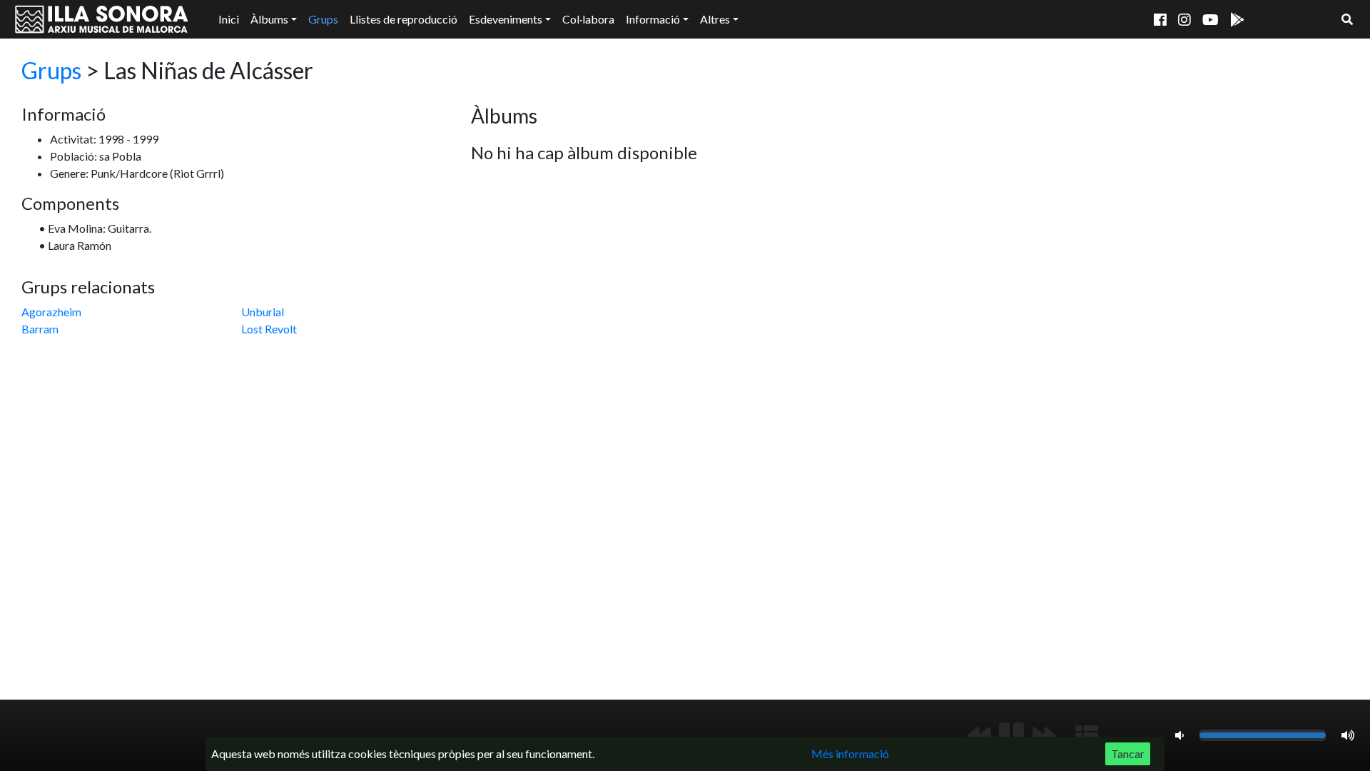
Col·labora (588, 19)
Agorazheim (51, 311)
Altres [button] (715, 19)
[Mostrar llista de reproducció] (1086, 735)
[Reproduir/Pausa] (1011, 735)
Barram (40, 329)
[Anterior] (979, 735)
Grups (323, 19)
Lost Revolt (269, 329)
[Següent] (1044, 735)
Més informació (850, 753)
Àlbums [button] (269, 19)
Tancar (1128, 753)
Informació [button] (653, 19)
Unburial (262, 311)
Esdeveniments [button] (505, 19)
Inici (228, 19)
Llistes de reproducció (403, 19)
